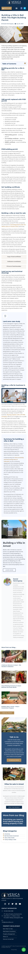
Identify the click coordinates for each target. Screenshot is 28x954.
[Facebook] (21, 8)
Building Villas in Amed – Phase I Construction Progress (10, 707)
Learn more (9, 570)
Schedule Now (14, 760)
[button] (16, 8)
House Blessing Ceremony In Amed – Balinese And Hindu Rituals (11, 686)
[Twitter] (25, 8)
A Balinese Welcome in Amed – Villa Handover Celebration (11, 665)
